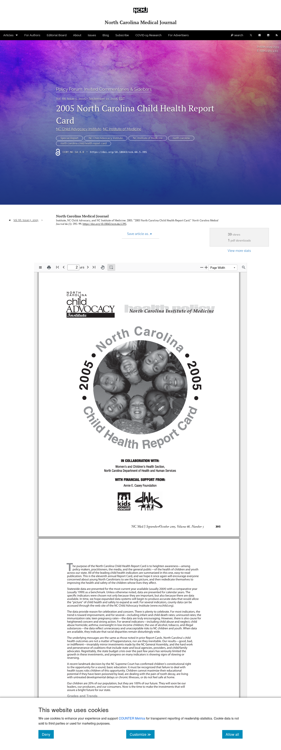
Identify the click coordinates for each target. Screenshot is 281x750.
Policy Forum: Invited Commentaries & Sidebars (104, 89)
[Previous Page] (63, 267)
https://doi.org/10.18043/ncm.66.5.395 (118, 152)
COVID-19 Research (148, 35)
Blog (106, 35)
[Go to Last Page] (94, 267)
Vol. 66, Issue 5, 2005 (71, 98)
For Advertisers (178, 35)
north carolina (181, 138)
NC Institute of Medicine (122, 129)
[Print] (49, 267)
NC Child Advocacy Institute (78, 129)
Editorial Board (57, 35)
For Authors (32, 35)
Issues (92, 35)
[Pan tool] (102, 267)
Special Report (69, 138)
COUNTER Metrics (132, 718)
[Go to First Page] (57, 267)
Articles (8, 35)
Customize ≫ (142, 734)
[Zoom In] (206, 267)
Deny (48, 734)
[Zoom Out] (201, 267)
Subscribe (122, 35)
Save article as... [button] (139, 234)
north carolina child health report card (83, 143)
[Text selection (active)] (111, 267)
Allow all (234, 734)
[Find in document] (244, 267)
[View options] (40, 267)
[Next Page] (87, 267)
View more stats (239, 250)
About (77, 35)
